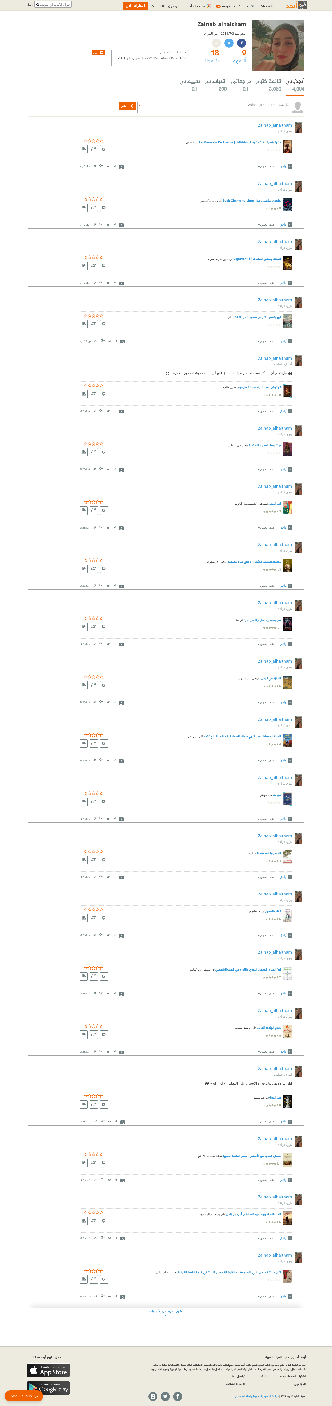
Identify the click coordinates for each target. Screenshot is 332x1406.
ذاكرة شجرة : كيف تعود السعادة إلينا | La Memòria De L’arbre (240, 142)
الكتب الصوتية (230, 5)
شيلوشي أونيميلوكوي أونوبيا (252, 504)
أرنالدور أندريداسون (220, 259)
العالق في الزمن (271, 678)
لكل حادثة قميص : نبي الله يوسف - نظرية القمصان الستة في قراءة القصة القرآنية (229, 1272)
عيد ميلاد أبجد (198, 5)
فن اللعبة (275, 1097)
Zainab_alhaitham (275, 125)
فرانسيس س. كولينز (202, 969)
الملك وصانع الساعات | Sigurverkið (257, 258)
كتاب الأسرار (273, 911)
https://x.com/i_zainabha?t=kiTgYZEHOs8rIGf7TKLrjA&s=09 (229, 43)
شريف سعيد (261, 1097)
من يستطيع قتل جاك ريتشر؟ (262, 619)
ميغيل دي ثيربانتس (237, 445)
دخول (30, 5)
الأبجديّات (266, 5)
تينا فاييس (192, 142)
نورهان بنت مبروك (249, 678)
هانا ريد (251, 853)
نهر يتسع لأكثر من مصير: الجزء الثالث (257, 317)
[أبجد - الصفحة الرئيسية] (291, 5)
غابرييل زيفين (195, 736)
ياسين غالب (230, 387)
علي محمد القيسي (245, 1028)
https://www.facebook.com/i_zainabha (241, 43)
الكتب (251, 5)
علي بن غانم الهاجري (213, 1214)
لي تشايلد (237, 620)
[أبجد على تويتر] (165, 1396)
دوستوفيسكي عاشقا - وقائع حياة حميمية (254, 561)
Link (94, 165)
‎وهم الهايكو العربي (269, 1027)
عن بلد (277, 794)
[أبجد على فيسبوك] (177, 1396)
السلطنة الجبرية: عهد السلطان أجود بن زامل (253, 1213)
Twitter (108, 165)
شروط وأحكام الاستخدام (247, 1396)
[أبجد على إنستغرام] (152, 1396)
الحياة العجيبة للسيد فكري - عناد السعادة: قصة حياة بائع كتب (242, 736)
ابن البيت (275, 503)
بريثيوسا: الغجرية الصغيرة (265, 445)
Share (121, 166)
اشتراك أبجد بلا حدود (293, 1376)
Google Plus (101, 165)
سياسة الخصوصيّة (270, 1396)
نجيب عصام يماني (167, 1272)
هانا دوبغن (266, 795)
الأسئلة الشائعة (235, 1384)
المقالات (157, 5)
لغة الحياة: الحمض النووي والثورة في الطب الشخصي (248, 969)
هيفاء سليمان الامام (210, 1156)
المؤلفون (175, 5)
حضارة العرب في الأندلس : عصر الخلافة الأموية (251, 1155)
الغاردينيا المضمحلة (269, 852)
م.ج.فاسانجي (257, 911)
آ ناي (230, 317)
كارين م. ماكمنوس (210, 201)
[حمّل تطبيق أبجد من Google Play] (48, 1388)
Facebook (115, 165)
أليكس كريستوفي (216, 562)
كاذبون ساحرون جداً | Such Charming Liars (251, 200)
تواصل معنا (238, 1376)
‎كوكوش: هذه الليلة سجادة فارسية (259, 386)
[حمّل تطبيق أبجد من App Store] (48, 1370)
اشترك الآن (135, 5)
